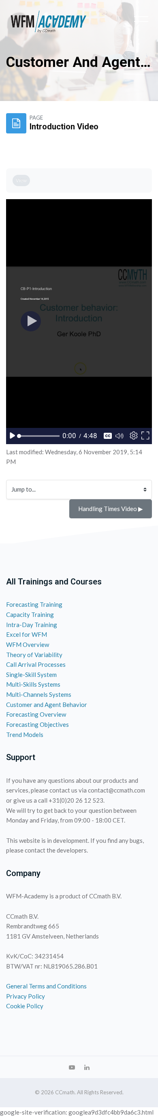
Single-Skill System (31, 674)
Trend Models (24, 734)
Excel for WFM (26, 634)
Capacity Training (30, 614)
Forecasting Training (34, 604)
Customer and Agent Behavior (46, 704)
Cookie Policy (24, 1006)
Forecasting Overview (36, 714)
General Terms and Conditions (46, 986)
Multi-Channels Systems (38, 694)
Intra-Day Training (31, 624)
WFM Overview (27, 644)
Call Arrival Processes (36, 664)
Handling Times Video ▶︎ (110, 508)
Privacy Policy (25, 996)
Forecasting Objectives (37, 724)
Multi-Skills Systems (33, 684)
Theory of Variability (34, 654)
